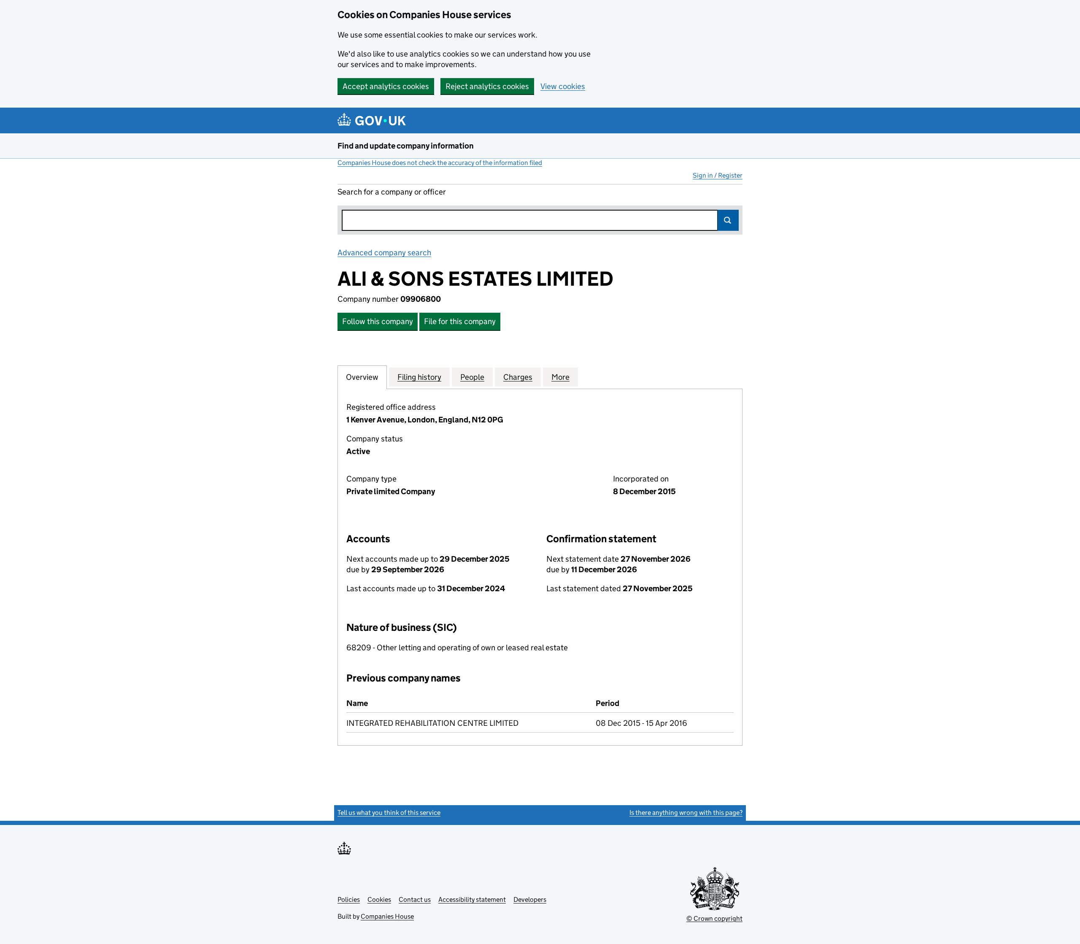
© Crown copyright (714, 918)
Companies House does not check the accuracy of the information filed (440, 163)
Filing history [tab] (419, 377)
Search (728, 220)
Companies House (387, 916)
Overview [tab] (362, 377)
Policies (349, 899)
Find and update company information (406, 146)
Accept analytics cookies (386, 86)
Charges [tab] (517, 377)
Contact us (415, 899)
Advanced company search (384, 252)
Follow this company (377, 321)
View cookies (562, 86)
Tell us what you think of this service (389, 813)
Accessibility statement (472, 899)
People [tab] (472, 377)
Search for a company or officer (392, 192)
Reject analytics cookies (487, 86)
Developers (529, 899)
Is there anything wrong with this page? (685, 813)
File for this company (460, 321)
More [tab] (560, 377)
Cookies (379, 899)
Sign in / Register (717, 175)
